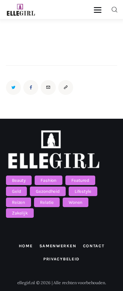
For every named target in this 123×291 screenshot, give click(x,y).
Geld (16, 191)
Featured (80, 180)
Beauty (19, 180)
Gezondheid (48, 191)
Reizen (18, 202)
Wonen (75, 202)
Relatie (47, 202)
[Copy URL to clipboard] (65, 87)
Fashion (48, 180)
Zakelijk (20, 213)
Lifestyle (83, 191)
